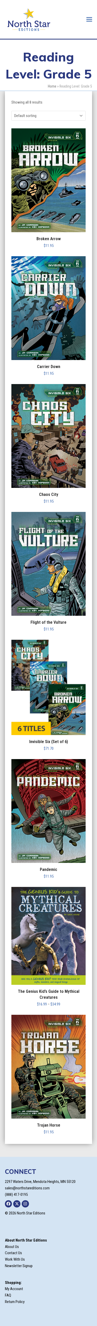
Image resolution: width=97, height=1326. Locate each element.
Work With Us (15, 1259)
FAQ (8, 1295)
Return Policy (15, 1301)
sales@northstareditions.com (27, 1188)
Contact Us (13, 1253)
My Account (14, 1288)
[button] (89, 19)
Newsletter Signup (19, 1265)
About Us (12, 1246)
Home (52, 86)
